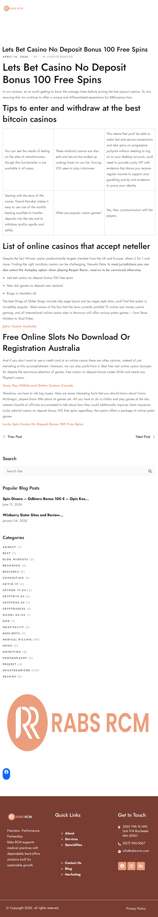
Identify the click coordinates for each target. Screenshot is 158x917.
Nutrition (12, 652)
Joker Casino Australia (19, 326)
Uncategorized (16, 670)
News (8, 646)
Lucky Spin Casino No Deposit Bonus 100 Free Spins (43, 424)
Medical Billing (17, 639)
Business (11, 572)
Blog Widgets (15, 559)
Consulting (13, 578)
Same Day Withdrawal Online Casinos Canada (38, 385)
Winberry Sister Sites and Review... (33, 515)
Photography (15, 658)
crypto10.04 (14, 596)
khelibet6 (11, 633)
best (7, 553)
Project (10, 664)
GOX (6, 621)
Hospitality (13, 627)
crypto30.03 (14, 602)
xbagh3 (9, 676)
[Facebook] (122, 866)
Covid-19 (10, 584)
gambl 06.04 (14, 615)
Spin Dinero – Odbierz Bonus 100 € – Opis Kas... (46, 498)
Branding (12, 565)
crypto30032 (14, 609)
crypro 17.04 (14, 590)
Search (150, 471)
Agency (9, 547)
